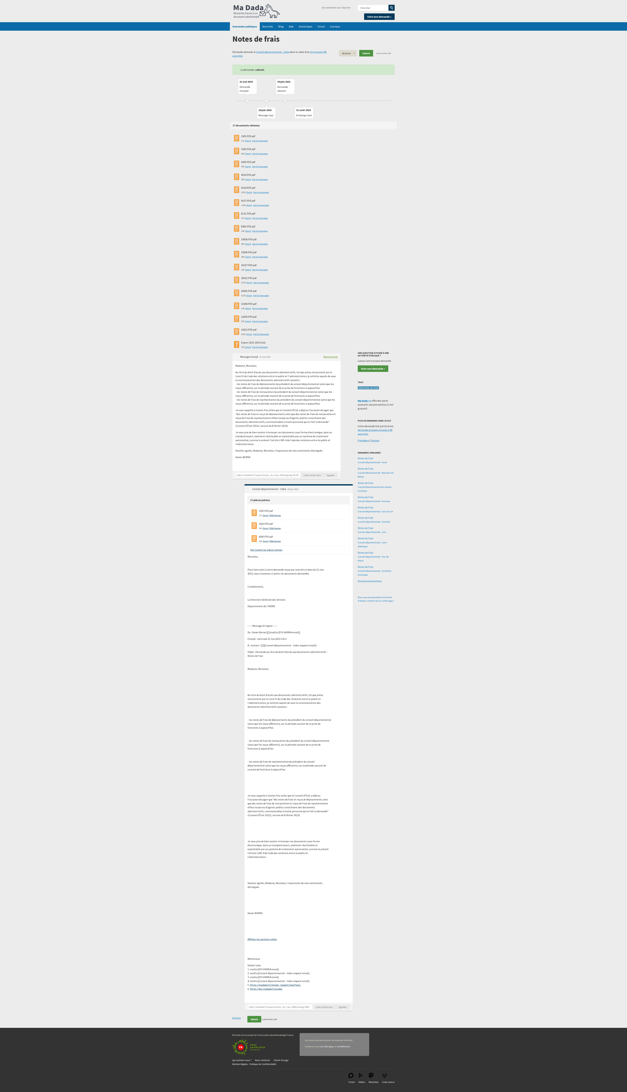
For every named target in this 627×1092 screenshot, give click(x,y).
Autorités (267, 26)
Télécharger (275, 515)
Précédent (363, 440)
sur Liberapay (326, 1046)
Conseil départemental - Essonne (374, 501)
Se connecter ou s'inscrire (336, 7)
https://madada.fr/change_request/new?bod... (275, 985)
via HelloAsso (343, 1046)
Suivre (366, 53)
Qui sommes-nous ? (241, 1060)
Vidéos (361, 1082)
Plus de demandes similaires (370, 581)
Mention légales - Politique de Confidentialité (254, 1064)
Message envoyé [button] (249, 356)
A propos (335, 26)
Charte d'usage (281, 1060)
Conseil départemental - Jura (372, 532)
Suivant (375, 440)
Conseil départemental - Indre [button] (269, 489)
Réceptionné (330, 356)
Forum (321, 26)
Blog (281, 26)
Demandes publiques (245, 26)
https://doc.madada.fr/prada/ (266, 988)
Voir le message (260, 140)
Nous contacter (262, 1060)
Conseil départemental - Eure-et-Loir (375, 511)
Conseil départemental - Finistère (374, 521)
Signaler (331, 475)
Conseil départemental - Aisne (372, 462)
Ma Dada (256, 11)
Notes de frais (365, 458)
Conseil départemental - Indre (272, 52)
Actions (346, 53)
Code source (388, 1082)
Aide (291, 26)
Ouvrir (248, 140)
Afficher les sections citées (262, 939)
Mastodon (373, 1082)
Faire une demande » (379, 16)
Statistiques (305, 26)
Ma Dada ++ (364, 400)
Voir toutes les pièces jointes (266, 549)
